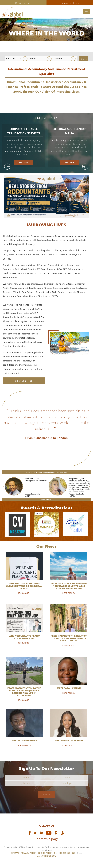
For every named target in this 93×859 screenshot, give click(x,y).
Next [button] (85, 167)
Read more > (24, 592)
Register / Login (23, 3)
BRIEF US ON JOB (24, 380)
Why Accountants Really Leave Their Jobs (24, 636)
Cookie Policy (45, 852)
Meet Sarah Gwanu (69, 688)
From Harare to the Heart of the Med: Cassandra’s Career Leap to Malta (69, 638)
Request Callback (70, 3)
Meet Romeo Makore (24, 740)
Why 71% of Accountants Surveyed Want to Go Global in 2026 (24, 585)
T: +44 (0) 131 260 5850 (65, 852)
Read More (23, 162)
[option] (23, 145)
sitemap (15, 852)
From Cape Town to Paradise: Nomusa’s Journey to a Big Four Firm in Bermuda (69, 585)
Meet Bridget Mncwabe (68, 740)
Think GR (28, 15)
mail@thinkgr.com (46, 855)
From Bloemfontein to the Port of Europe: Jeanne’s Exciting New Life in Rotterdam (24, 691)
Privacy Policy (28, 852)
